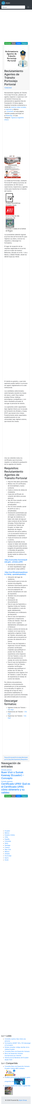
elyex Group (23, 1100)
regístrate (8, 109)
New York (8, 849)
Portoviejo (18, 757)
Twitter (18, 43)
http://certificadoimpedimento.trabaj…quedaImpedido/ (16, 573)
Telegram (24, 43)
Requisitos (24, 759)
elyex (7, 3)
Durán (7, 860)
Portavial (11, 757)
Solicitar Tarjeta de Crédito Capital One (17, 1086)
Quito (6, 843)
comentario (10, 111)
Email (13, 43)
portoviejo (7, 759)
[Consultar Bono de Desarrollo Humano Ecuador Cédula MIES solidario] (10, 1073)
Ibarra (6, 858)
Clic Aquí (11, 709)
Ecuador (7, 831)
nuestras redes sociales (18, 107)
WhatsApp (9, 115)
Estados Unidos (10, 835)
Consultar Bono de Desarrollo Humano (17, 1051)
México (7, 833)
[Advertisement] (16, 26)
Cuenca (7, 847)
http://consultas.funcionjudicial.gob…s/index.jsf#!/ (15, 561)
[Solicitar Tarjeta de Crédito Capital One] (9, 1091)
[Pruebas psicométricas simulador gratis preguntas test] (19, 1081)
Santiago (7, 845)
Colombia (8, 841)
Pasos (6, 757)
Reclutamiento (26, 757)
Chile (6, 837)
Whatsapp (8, 43)
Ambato (7, 853)
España (7, 839)
